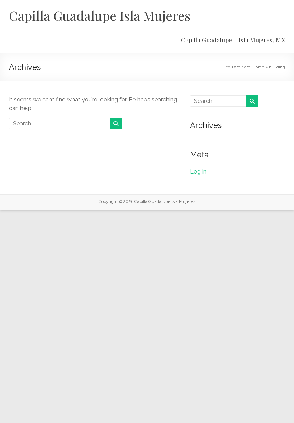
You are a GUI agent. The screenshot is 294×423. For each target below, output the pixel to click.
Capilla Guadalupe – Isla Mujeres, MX (233, 40)
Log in (198, 171)
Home (258, 67)
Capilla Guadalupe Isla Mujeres (99, 15)
